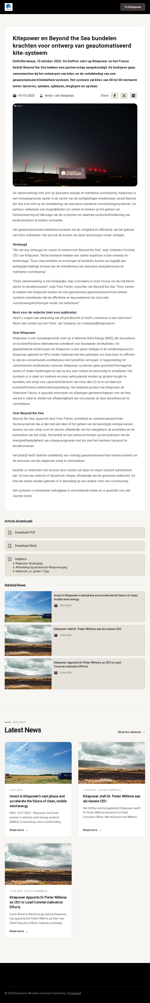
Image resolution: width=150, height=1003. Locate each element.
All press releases (131, 732)
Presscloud (74, 993)
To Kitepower (132, 7)
